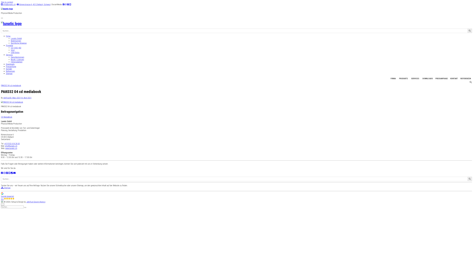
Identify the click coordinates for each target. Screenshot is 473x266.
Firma (8, 36)
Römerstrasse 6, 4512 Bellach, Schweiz (34, 4)
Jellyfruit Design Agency (35, 202)
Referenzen (10, 71)
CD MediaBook (6, 117)
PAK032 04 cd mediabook (11, 85)
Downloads (10, 64)
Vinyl (13, 50)
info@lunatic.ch (9, 4)
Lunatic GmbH (16, 38)
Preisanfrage (11, 66)
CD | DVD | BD (16, 48)
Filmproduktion (16, 62)
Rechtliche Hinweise (19, 43)
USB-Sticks (15, 52)
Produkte (9, 45)
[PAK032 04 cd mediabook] (12, 102)
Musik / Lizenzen (17, 59)
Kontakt (9, 69)
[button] (471, 83)
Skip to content (7, 2)
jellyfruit (6, 98)
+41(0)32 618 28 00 (12, 143)
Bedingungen (16, 41)
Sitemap (9, 73)
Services (9, 55)
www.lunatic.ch (11, 148)
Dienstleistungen (17, 57)
